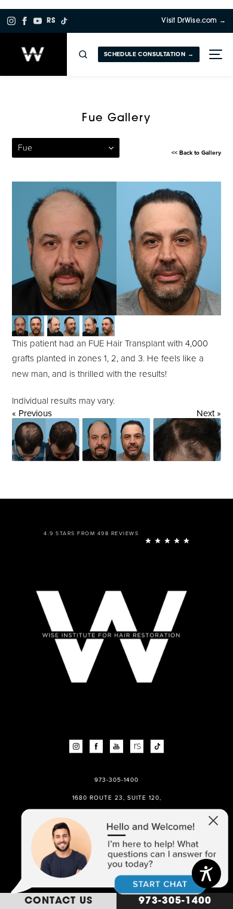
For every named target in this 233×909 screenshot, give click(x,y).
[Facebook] (24, 21)
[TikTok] (64, 21)
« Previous (32, 413)
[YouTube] (37, 21)
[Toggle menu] (214, 54)
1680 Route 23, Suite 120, (116, 797)
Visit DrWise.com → (193, 21)
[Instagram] (11, 21)
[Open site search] (83, 54)
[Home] (33, 54)
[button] (213, 821)
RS (51, 21)
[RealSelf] (136, 746)
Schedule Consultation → (149, 54)
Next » (209, 413)
